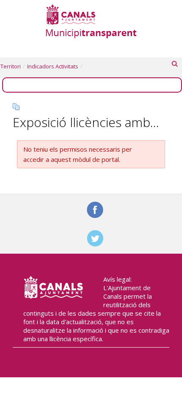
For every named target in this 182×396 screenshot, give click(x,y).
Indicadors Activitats (52, 66)
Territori (10, 66)
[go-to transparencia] (91, 21)
